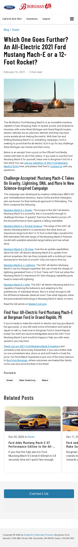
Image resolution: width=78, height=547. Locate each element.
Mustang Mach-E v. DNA (17, 284)
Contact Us (56, 166)
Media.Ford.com (38, 304)
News (45, 380)
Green (15, 29)
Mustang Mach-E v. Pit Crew (19, 249)
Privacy (49, 535)
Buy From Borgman (17, 360)
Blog (6, 29)
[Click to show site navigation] (72, 19)
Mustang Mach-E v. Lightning (19, 265)
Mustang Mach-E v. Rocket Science (23, 226)
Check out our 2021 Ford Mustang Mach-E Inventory (32, 346)
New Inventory (27, 380)
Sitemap (39, 535)
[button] (12, 19)
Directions (32, 18)
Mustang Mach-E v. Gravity (18, 210)
